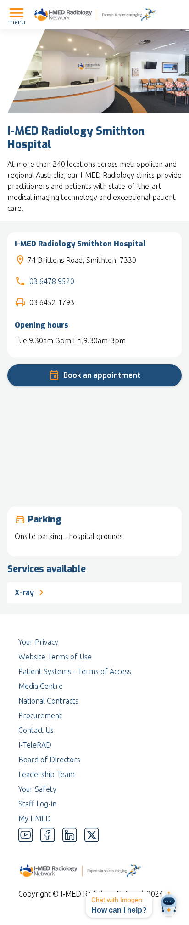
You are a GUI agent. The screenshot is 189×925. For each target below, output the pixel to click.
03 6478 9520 (51, 281)
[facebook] (47, 835)
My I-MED (34, 818)
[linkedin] (69, 835)
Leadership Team (46, 774)
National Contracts (48, 701)
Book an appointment (101, 375)
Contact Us (36, 730)
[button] (119, 905)
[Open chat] (169, 905)
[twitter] (91, 835)
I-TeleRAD (34, 745)
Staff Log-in (37, 804)
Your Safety (37, 789)
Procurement (40, 715)
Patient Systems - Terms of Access (74, 671)
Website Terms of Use (55, 657)
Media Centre (40, 686)
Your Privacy (38, 642)
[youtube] (25, 835)
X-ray (25, 592)
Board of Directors (49, 759)
